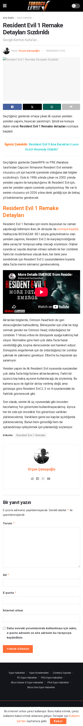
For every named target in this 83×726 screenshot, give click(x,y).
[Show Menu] (5, 6)
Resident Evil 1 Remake (30, 435)
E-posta (10, 593)
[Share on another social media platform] (71, 107)
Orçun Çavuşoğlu (29, 50)
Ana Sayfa (8, 17)
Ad (6, 575)
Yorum (9, 523)
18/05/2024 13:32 (55, 50)
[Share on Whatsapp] (52, 107)
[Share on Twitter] (32, 107)
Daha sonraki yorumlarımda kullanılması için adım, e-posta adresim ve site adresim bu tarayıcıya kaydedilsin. (42, 633)
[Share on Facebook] (12, 107)
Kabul (58, 721)
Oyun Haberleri (24, 17)
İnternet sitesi (13, 610)
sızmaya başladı (68, 229)
